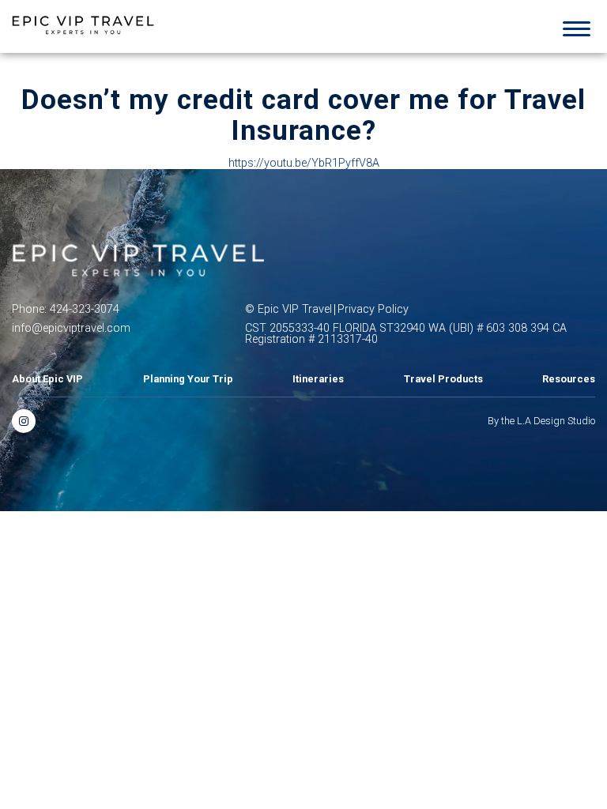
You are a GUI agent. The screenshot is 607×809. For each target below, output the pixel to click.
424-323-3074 (84, 309)
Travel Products (443, 379)
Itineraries (318, 379)
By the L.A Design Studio (541, 421)
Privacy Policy (373, 309)
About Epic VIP (47, 379)
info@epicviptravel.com (71, 328)
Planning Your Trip (188, 379)
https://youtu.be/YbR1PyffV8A (303, 163)
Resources (568, 379)
